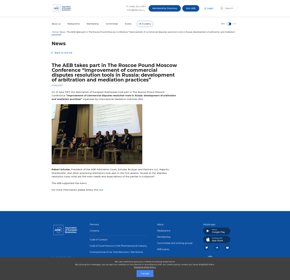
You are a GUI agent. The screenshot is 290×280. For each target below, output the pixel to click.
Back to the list (63, 52)
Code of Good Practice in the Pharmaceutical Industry (118, 245)
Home (55, 32)
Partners (94, 224)
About (160, 224)
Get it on (218, 231)
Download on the (217, 239)
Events (128, 24)
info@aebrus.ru (136, 10)
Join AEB (191, 8)
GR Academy (145, 24)
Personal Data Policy (145, 267)
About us (56, 24)
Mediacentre (74, 24)
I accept (145, 273)
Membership (93, 24)
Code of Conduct (99, 239)
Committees (112, 24)
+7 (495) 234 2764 (136, 6)
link (101, 190)
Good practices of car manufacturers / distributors (116, 252)
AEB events (163, 249)
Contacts (94, 230)
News (62, 32)
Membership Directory (164, 8)
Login (210, 8)
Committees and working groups (174, 243)
